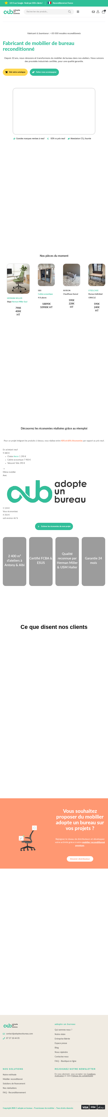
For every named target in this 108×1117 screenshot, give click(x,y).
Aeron (16, 457)
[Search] (69, 12)
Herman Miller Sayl (19, 302)
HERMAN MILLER (14, 298)
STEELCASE (93, 290)
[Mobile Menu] (78, 11)
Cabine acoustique (45, 294)
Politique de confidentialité (82, 1076)
